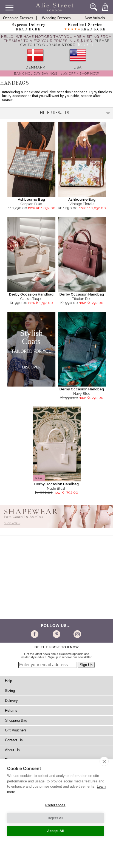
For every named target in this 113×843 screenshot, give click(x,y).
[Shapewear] (56, 529)
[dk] (35, 63)
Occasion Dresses (18, 18)
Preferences (55, 805)
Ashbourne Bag (31, 199)
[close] (104, 761)
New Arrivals (95, 18)
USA (78, 67)
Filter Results (54, 112)
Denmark (35, 67)
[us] (77, 63)
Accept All (55, 831)
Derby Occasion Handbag (31, 294)
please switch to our (64, 43)
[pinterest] (56, 634)
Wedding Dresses (56, 18)
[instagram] (77, 634)
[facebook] (35, 634)
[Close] (85, 45)
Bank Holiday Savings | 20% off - (56, 73)
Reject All (55, 818)
